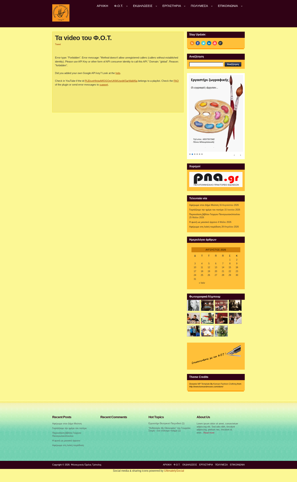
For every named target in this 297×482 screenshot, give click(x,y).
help (118, 73)
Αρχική (102, 6)
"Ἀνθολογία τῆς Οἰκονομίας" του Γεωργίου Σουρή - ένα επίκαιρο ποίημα (169, 429)
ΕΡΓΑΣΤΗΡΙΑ (170, 6)
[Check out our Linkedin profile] (209, 43)
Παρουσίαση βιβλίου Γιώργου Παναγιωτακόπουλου (214, 214)
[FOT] (207, 305)
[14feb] (221, 305)
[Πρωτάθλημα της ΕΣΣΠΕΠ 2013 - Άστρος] (193, 331)
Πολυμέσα (198, 6)
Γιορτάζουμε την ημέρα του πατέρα (206, 210)
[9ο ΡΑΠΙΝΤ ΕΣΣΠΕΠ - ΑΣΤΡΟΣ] (207, 331)
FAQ (176, 80)
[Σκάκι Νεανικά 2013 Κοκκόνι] (235, 318)
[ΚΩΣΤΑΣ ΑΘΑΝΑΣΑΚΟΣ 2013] (193, 318)
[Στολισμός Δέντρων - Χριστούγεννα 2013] (221, 331)
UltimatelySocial (174, 470)
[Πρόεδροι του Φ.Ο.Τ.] (193, 305)
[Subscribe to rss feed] (192, 43)
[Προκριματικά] (207, 318)
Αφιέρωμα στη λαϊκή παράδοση (205, 227)
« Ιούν (202, 283)
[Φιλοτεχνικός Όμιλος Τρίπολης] (60, 21)
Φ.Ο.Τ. (117, 6)
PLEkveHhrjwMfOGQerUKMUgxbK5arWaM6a (111, 80)
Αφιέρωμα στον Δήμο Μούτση (204, 205)
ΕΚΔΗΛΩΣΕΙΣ (141, 6)
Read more (209, 433)
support (104, 84)
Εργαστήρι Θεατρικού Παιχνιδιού (164, 423)
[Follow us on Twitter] (203, 43)
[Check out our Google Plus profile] (220, 43)
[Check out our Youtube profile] (214, 43)
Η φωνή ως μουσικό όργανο (203, 222)
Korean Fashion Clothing (225, 384)
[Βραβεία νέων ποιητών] (221, 318)
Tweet (58, 44)
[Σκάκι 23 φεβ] (235, 305)
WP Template (203, 384)
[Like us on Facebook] (197, 43)
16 (237, 267)
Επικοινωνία (226, 6)
